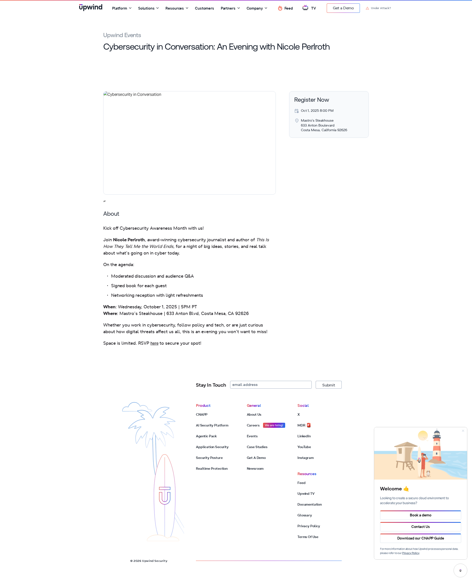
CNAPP (201, 414)
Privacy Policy (308, 526)
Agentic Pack (206, 436)
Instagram (305, 457)
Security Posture (209, 457)
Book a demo (420, 515)
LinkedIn (304, 436)
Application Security (212, 446)
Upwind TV (306, 493)
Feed (301, 482)
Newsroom (255, 468)
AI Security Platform (212, 425)
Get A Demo (256, 457)
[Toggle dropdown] (130, 8)
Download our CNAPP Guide (420, 538)
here (154, 344)
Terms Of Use (307, 536)
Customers (204, 8)
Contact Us (420, 526)
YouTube (304, 446)
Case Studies (257, 446)
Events (252, 436)
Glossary (304, 515)
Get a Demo (343, 8)
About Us (254, 414)
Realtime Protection (212, 468)
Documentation (309, 504)
